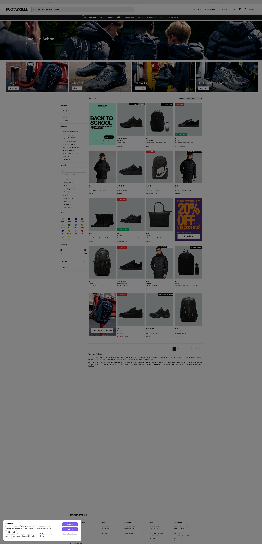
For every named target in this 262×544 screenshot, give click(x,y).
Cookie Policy (30, 536)
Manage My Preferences (70, 534)
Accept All (70, 524)
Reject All (70, 529)
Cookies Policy (10, 532)
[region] (42, 530)
